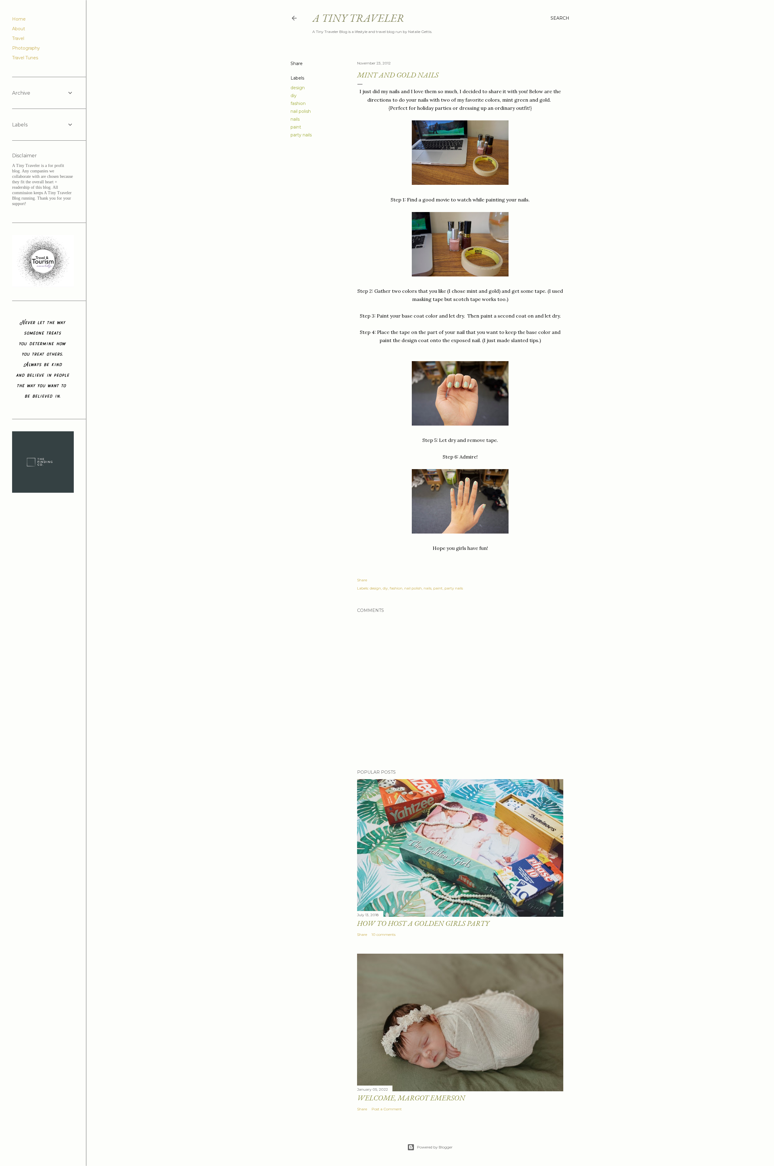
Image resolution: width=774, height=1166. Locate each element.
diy (294, 95)
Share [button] (297, 63)
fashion (298, 103)
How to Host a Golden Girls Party (423, 923)
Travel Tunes (25, 57)
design (298, 87)
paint (296, 127)
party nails (301, 135)
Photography (26, 48)
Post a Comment (387, 1109)
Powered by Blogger (435, 1147)
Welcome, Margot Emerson (411, 1097)
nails (295, 119)
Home (19, 19)
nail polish (301, 111)
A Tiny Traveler (358, 18)
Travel (18, 38)
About (18, 28)
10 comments (383, 934)
